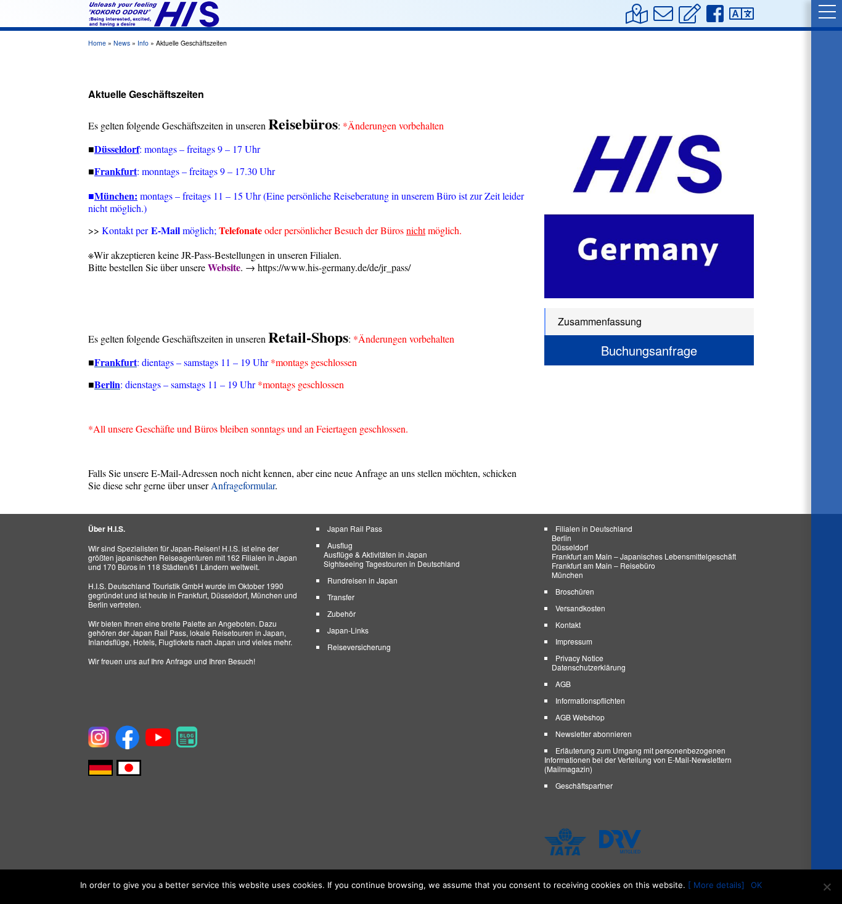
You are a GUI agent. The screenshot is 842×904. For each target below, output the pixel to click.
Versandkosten (580, 608)
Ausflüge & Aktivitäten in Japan (375, 554)
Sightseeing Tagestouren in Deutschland (392, 563)
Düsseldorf (570, 547)
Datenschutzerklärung (589, 667)
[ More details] (716, 885)
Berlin (561, 537)
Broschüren (574, 591)
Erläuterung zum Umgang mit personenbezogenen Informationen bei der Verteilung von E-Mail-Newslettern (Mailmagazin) (638, 759)
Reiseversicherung (359, 646)
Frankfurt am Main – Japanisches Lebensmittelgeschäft (644, 556)
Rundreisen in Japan (362, 580)
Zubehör (341, 613)
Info (143, 42)
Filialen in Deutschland (593, 528)
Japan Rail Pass (354, 528)
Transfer (340, 597)
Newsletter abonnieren (593, 733)
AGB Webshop (580, 717)
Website (224, 267)
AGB (563, 683)
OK (756, 885)
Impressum (573, 641)
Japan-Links (348, 630)
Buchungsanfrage (649, 350)
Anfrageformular (243, 485)
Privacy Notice (579, 658)
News (121, 42)
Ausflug (340, 545)
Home (97, 42)
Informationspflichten (590, 700)
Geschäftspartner (584, 785)
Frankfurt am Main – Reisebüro (603, 565)
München (114, 196)
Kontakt (568, 624)
